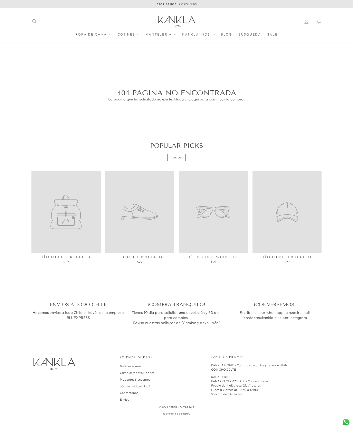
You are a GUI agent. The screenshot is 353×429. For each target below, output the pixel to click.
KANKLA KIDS (196, 34)
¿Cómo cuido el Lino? (135, 386)
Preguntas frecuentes (135, 379)
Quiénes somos (130, 366)
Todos (176, 157)
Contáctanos (129, 393)
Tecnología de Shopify (176, 413)
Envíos (124, 399)
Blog (226, 34)
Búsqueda (249, 34)
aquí (195, 99)
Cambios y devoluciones (137, 373)
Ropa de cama (91, 34)
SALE (272, 34)
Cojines (126, 34)
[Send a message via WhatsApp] (346, 422)
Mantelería (159, 34)
